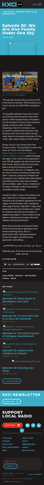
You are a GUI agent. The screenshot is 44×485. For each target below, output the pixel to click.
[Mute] (32, 264)
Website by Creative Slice (12, 482)
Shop (4, 450)
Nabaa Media (20, 95)
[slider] (37, 264)
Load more (11, 381)
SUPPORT (10, 425)
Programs (7, 438)
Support (6, 441)
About (25, 441)
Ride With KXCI (28, 450)
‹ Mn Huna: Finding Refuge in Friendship (19, 13)
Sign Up (9, 402)
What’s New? (28, 438)
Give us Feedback (35, 474)
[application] (22, 264)
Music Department (10, 447)
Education (7, 444)
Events (25, 447)
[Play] (5, 264)
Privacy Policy (27, 479)
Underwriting (28, 444)
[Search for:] (16, 461)
